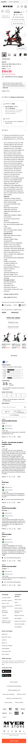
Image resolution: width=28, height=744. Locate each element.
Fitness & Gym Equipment (8, 17)
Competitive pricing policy (14, 686)
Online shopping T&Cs (14, 690)
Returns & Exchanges (5, 611)
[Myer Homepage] (7, 7)
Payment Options (7, 600)
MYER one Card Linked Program (6, 621)
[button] (15, 108)
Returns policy (14, 682)
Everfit (4, 62)
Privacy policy (8, 702)
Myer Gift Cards (6, 637)
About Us (4, 643)
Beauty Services (19, 615)
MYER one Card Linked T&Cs (14, 698)
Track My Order (6, 597)
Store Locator (18, 608)
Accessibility (18, 627)
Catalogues (5, 618)
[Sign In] (18, 6)
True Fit (4, 615)
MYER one (4, 634)
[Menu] (2, 11)
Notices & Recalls (19, 624)
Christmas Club (6, 651)
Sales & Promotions (20, 621)
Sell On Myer (5, 654)
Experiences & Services (19, 611)
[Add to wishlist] (25, 59)
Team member (19, 702)
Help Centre (18, 599)
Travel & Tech (5, 15)
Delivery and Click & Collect (7, 607)
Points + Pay (5, 603)
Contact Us (18, 605)
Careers (4, 640)
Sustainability (5, 648)
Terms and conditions (8, 694)
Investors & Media (7, 645)
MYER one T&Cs (21, 694)
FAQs (16, 602)
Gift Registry (18, 618)
